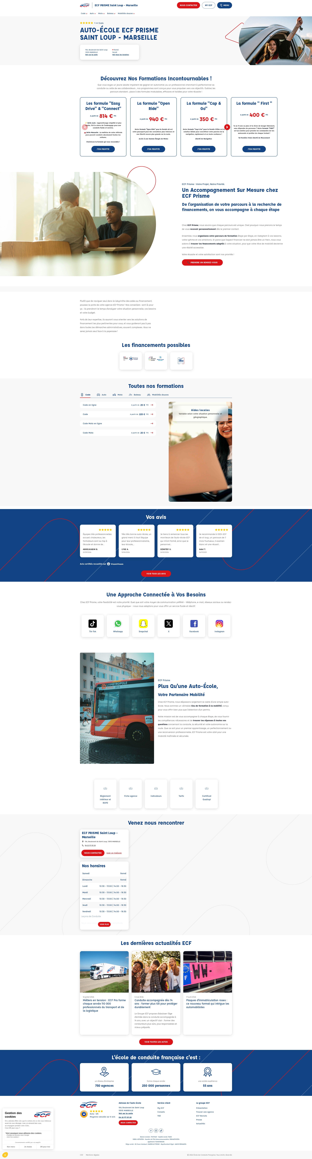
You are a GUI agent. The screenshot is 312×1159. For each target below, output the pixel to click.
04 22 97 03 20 (90, 845)
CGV (81, 1155)
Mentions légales (92, 1155)
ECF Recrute (201, 1116)
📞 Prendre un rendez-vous (202, 262)
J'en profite (103, 149)
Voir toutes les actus (156, 1042)
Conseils (161, 1112)
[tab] (85, 395)
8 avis (101, 23)
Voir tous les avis (156, 573)
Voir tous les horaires (120, 55)
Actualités (200, 1123)
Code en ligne (116, 404)
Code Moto (116, 432)
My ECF (160, 1108)
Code (116, 414)
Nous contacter (188, 5)
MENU (226, 5)
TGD (159, 1116)
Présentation (201, 1108)
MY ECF (208, 5)
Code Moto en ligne (92, 423)
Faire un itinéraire (114, 853)
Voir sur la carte (91, 55)
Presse (199, 1120)
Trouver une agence (205, 1112)
